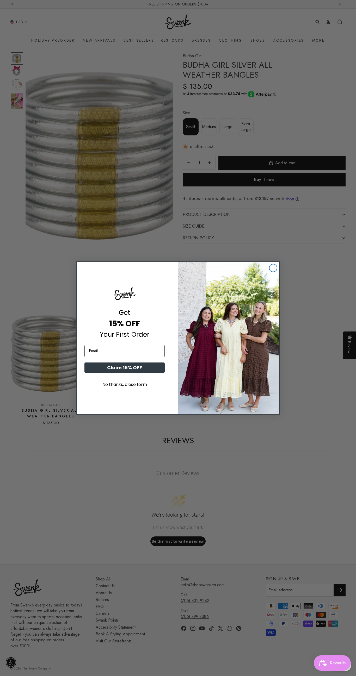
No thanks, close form (124, 384)
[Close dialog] (273, 268)
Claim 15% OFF (124, 367)
